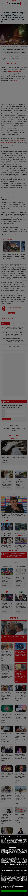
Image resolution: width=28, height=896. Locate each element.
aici (6, 860)
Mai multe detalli (12, 847)
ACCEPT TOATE (14, 891)
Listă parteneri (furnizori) (7, 887)
